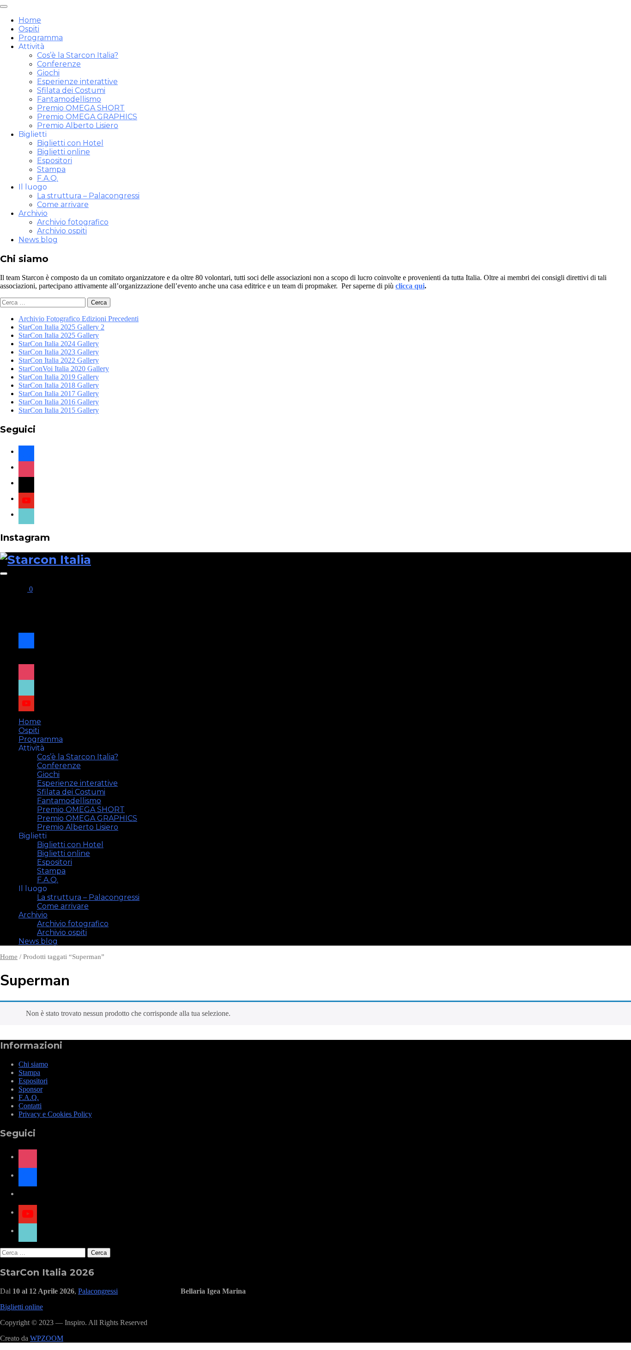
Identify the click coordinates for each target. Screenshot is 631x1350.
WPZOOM (46, 1338)
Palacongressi (98, 1291)
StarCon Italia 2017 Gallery (58, 393)
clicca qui (410, 286)
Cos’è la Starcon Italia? (77, 55)
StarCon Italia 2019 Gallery (58, 377)
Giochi (48, 72)
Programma (40, 37)
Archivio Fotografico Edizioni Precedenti (78, 319)
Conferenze (59, 64)
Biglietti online (63, 151)
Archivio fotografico (73, 222)
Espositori (54, 160)
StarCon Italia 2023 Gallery (58, 352)
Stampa (51, 169)
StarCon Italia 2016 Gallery (58, 402)
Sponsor (30, 1089)
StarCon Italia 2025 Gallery (58, 335)
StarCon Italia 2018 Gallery (58, 385)
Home (29, 20)
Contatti (30, 1106)
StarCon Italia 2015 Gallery (58, 410)
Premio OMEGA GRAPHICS (87, 116)
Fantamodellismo (69, 99)
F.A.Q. (47, 178)
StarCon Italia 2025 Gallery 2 (61, 327)
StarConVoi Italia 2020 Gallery (63, 369)
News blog (38, 239)
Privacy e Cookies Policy (55, 1114)
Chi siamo (33, 1064)
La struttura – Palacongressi (88, 195)
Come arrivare (63, 204)
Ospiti (28, 28)
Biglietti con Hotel (70, 143)
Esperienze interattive (77, 81)
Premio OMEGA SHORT (81, 108)
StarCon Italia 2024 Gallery (58, 344)
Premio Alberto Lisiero (77, 125)
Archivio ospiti (62, 230)
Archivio (33, 213)
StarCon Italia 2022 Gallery (58, 360)
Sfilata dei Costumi (71, 90)
